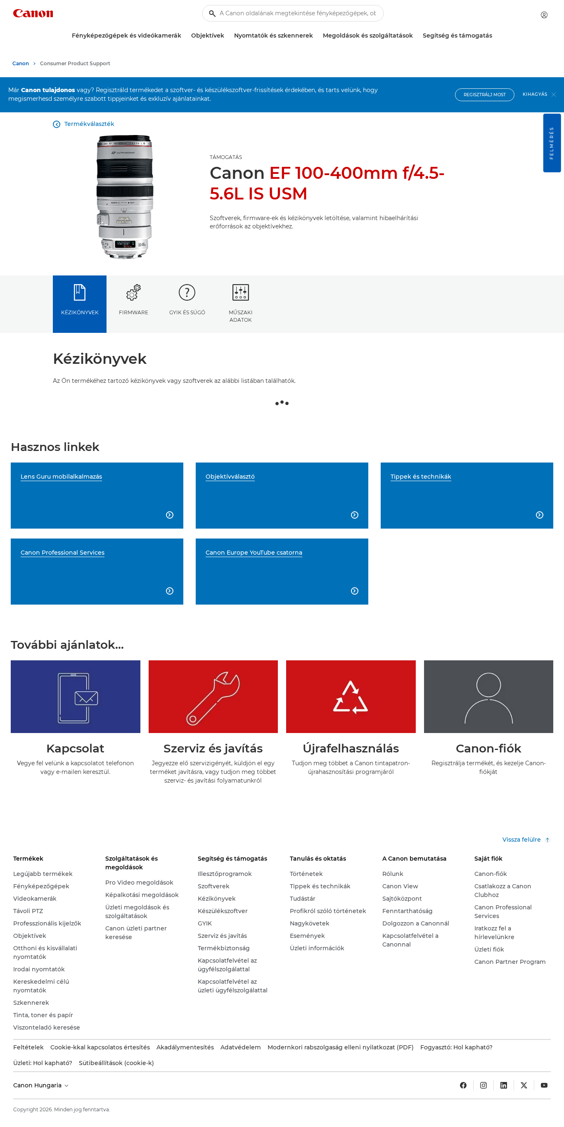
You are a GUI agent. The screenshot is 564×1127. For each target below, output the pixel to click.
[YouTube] (544, 1085)
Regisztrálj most (485, 94)
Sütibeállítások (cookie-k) (116, 1063)
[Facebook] (463, 1085)
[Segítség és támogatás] (495, 35)
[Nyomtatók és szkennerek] (316, 35)
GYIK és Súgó (187, 312)
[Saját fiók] (544, 14)
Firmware (133, 312)
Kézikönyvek (80, 312)
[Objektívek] (227, 35)
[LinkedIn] (503, 1085)
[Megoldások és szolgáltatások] (416, 35)
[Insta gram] (483, 1085)
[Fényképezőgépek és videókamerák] (184, 35)
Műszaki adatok (241, 316)
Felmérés (552, 142)
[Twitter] (524, 1085)
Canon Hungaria (38, 1085)
